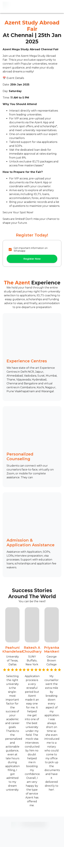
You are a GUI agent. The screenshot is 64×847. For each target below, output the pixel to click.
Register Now (32, 258)
